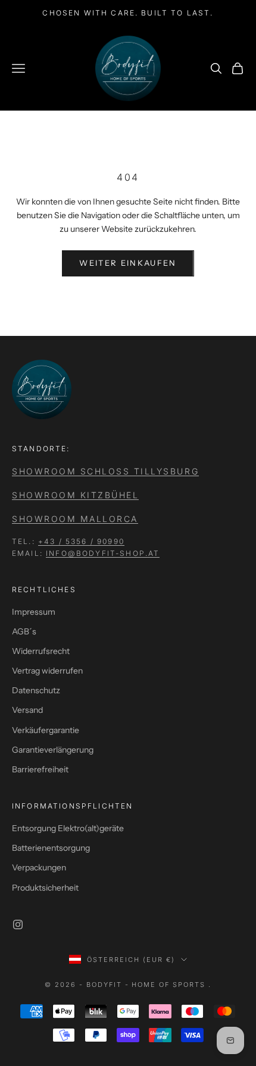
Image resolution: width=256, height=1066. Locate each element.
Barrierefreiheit (40, 769)
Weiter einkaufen (127, 263)
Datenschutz (36, 690)
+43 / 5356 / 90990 (81, 541)
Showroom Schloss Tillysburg (105, 471)
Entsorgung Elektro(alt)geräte (68, 828)
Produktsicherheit (45, 887)
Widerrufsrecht (41, 651)
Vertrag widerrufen (47, 670)
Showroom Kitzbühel (75, 495)
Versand (27, 710)
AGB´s (24, 631)
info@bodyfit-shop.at (103, 553)
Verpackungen (39, 867)
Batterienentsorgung (51, 847)
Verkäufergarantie (45, 730)
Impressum (33, 611)
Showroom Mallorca (75, 519)
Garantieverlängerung (52, 749)
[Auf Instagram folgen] (18, 924)
